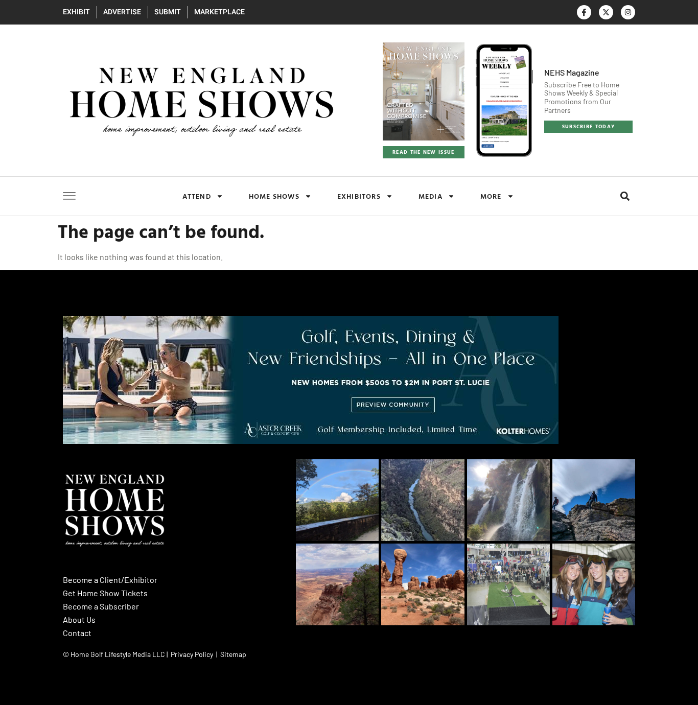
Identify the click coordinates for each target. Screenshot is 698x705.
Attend (196, 196)
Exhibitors (359, 196)
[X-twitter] (606, 12)
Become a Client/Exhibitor (110, 579)
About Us (79, 619)
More (491, 196)
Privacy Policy (192, 654)
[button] (624, 196)
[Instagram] (628, 12)
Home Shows (274, 196)
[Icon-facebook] (584, 12)
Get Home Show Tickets (105, 593)
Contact (77, 633)
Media (430, 196)
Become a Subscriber (101, 606)
